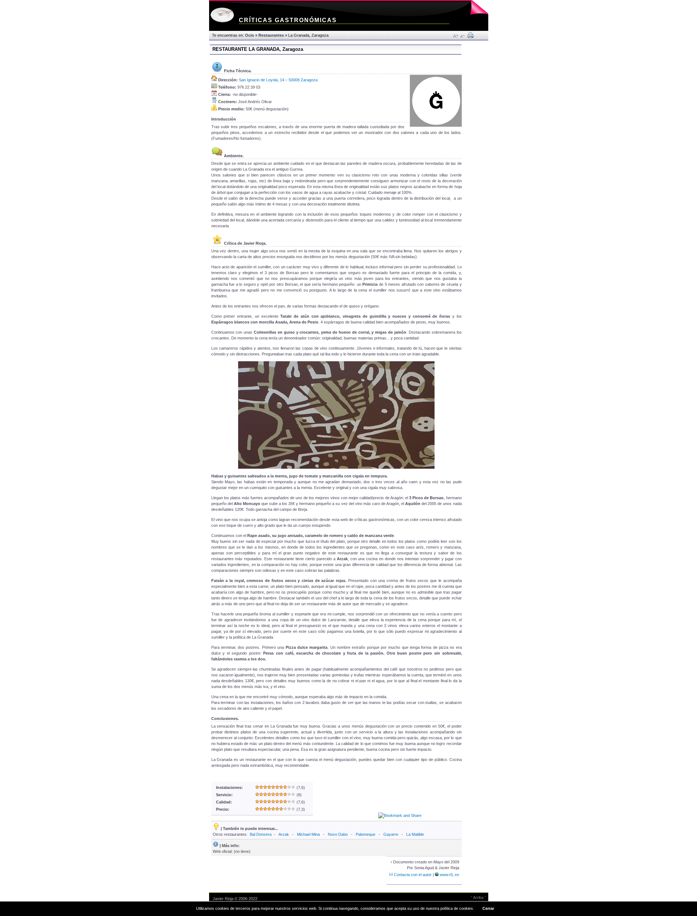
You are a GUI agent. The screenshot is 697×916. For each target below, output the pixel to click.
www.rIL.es (449, 874)
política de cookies (456, 908)
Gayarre (390, 834)
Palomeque (365, 834)
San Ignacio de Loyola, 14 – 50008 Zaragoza (278, 80)
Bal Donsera (261, 834)
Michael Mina (308, 834)
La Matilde (415, 834)
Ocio (249, 35)
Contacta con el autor (412, 874)
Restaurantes (271, 35)
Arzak (283, 834)
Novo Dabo (338, 834)
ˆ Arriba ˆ (478, 897)
